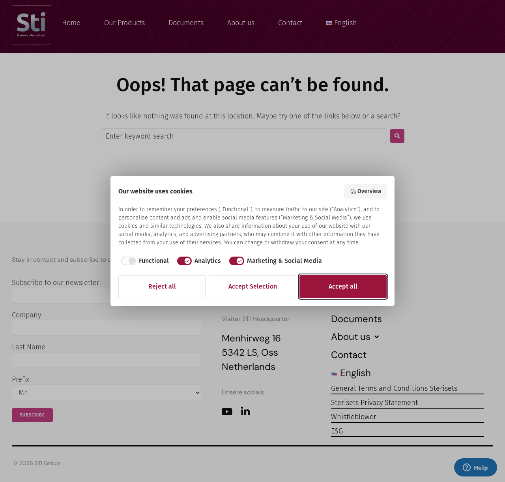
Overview (369, 191)
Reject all (162, 286)
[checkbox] (143, 261)
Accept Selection (252, 286)
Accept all (343, 286)
